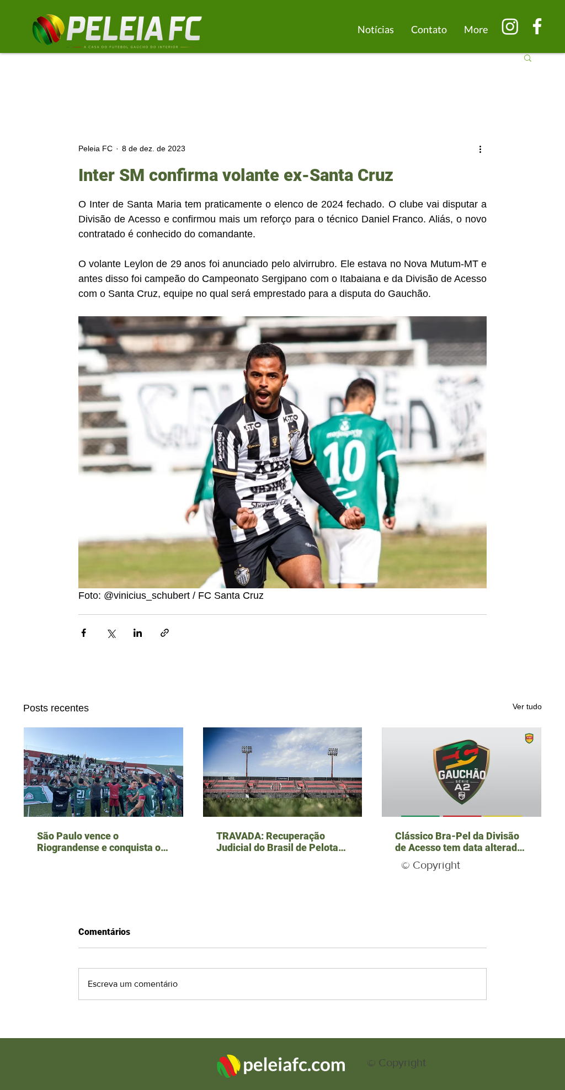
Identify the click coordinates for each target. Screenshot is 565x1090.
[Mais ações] (480, 148)
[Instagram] (510, 26)
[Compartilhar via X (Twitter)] (110, 633)
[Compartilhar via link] (164, 633)
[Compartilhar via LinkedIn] (137, 633)
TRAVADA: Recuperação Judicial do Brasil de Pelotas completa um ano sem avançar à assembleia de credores (279, 841)
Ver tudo (527, 706)
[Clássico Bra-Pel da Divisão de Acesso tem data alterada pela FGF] (461, 772)
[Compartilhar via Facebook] (83, 633)
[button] (528, 57)
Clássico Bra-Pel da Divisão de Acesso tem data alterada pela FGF (459, 841)
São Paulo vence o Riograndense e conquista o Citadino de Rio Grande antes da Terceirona (102, 841)
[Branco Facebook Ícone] (537, 26)
